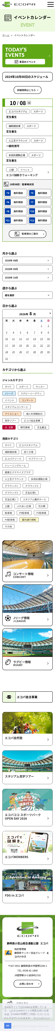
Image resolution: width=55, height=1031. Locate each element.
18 (13, 345)
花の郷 (41, 506)
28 (34, 352)
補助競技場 (11, 452)
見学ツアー (10, 420)
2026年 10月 (11, 277)
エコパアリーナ (13, 458)
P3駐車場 (41, 513)
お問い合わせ (26, 983)
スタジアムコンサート (16, 407)
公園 (7, 506)
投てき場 (28, 452)
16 (48, 339)
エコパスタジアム (28, 445)
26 (20, 352)
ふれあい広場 (24, 506)
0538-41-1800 (30, 970)
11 (13, 339)
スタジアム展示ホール (34, 499)
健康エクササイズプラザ (18, 472)
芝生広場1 (30, 492)
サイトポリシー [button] (41, 1018)
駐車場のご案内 (30, 233)
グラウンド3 (11, 492)
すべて (8, 386)
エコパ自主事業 (32, 420)
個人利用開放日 (34, 413)
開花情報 (25, 427)
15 (41, 339)
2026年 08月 (11, 260)
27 (27, 352)
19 (20, 345)
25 (13, 352)
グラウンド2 (31, 486)
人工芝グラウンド (14, 479)
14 (34, 339)
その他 (8, 526)
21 (34, 345)
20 (27, 345)
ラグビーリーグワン (31, 393)
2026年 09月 (11, 269)
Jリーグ (9, 393)
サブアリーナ (36, 458)
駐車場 (8, 513)
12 (20, 339)
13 (27, 339)
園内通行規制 (29, 519)
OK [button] (7, 1026)
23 (48, 345)
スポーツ (23, 386)
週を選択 (9, 295)
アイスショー (12, 413)
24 (6, 352)
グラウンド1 (11, 486)
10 (6, 339)
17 (6, 345)
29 (41, 352)
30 (48, 352)
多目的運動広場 (39, 479)
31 (6, 358)
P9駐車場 (24, 513)
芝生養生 (41, 427)
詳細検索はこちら (26, 90)
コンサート (27, 400)
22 (41, 345)
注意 (10, 427)
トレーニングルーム (15, 465)
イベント (9, 400)
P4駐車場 (10, 519)
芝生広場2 (10, 499)
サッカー (40, 386)
